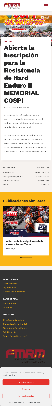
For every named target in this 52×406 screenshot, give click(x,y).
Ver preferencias (26, 396)
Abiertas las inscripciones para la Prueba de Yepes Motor (13, 176)
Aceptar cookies (26, 382)
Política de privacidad (33, 402)
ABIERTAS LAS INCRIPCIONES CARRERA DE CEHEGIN (42, 176)
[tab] (21, 257)
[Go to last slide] (7, 231)
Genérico (8, 42)
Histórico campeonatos (14, 291)
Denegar (26, 389)
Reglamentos (9, 287)
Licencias (7, 307)
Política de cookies (16, 402)
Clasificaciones (10, 283)
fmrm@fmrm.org (18, 336)
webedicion (11, 107)
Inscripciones (9, 303)
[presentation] (26, 221)
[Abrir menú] (45, 6)
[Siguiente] (45, 231)
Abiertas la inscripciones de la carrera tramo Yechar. (25, 243)
